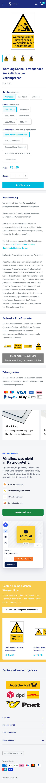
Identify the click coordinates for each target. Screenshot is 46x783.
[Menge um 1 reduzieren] (12, 175)
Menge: (5, 176)
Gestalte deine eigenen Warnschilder (22, 609)
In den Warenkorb (23, 559)
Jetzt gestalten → (23, 512)
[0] (41, 3)
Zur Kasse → (10, 565)
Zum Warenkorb (23, 185)
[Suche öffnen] (36, 4)
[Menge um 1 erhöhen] (25, 175)
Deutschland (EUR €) (11, 753)
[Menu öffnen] (3, 4)
